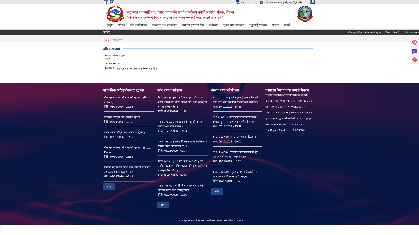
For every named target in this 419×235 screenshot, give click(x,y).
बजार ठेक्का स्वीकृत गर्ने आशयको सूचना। (124, 132)
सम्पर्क (287, 25)
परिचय (121, 25)
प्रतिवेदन (213, 25)
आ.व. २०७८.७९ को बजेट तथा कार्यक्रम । (234, 137)
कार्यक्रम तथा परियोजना (164, 25)
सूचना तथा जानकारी (233, 25)
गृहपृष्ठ (110, 25)
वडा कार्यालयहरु (138, 25)
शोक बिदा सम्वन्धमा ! (404, 32)
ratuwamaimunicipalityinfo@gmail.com (291, 112)
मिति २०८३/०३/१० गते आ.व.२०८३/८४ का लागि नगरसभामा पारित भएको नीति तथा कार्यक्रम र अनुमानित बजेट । (182, 102)
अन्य (109, 186)
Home (106, 40)
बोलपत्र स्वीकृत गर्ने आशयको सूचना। (123, 117)
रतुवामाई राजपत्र (258, 25)
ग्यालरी (275, 25)
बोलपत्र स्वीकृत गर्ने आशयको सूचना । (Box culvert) (364, 32)
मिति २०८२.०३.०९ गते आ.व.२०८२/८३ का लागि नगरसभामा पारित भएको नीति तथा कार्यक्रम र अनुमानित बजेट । (182, 166)
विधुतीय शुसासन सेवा (193, 25)
